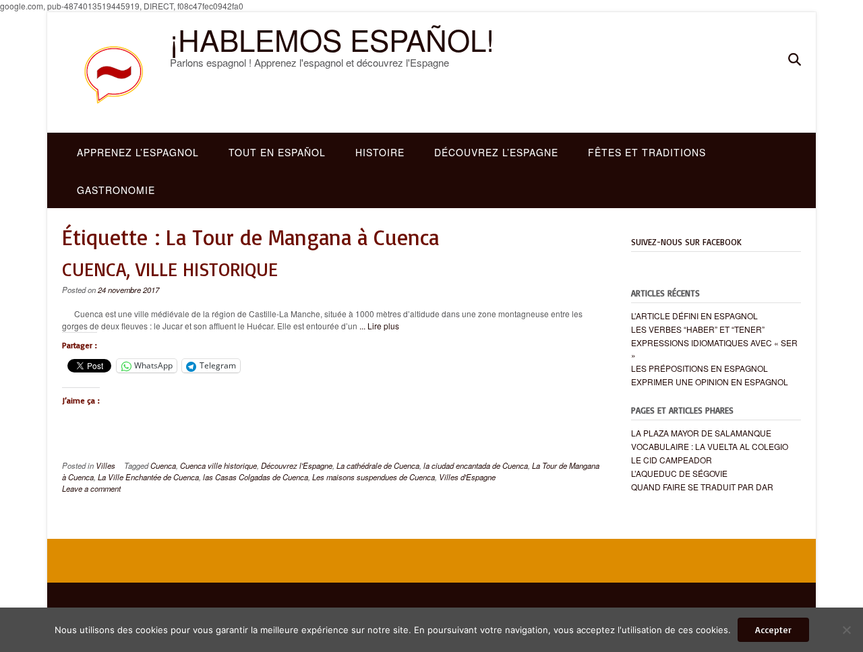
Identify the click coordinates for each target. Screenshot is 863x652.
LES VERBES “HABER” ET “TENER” (698, 329)
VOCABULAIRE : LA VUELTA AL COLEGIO (709, 446)
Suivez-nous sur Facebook (686, 241)
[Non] (846, 630)
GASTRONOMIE (116, 190)
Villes (105, 465)
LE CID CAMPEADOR (671, 459)
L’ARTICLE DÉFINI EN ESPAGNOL (694, 315)
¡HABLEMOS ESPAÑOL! (332, 39)
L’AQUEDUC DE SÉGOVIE (679, 473)
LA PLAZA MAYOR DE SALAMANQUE (701, 432)
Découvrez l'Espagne (296, 465)
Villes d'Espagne (467, 476)
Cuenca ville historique (218, 465)
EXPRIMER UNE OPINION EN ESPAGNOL (709, 381)
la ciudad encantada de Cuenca (475, 465)
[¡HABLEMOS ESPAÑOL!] (116, 73)
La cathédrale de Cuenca (377, 465)
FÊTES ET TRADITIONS (647, 152)
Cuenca (163, 465)
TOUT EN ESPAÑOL (277, 152)
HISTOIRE (380, 152)
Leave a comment (91, 488)
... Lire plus (379, 325)
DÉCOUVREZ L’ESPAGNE (496, 152)
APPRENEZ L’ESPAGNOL (138, 152)
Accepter (773, 629)
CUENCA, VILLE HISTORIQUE (170, 269)
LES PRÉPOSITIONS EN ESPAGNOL (699, 368)
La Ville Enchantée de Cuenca (148, 476)
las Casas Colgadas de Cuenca (255, 476)
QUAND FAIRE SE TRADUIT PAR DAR (702, 486)
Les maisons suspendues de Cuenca (373, 476)
